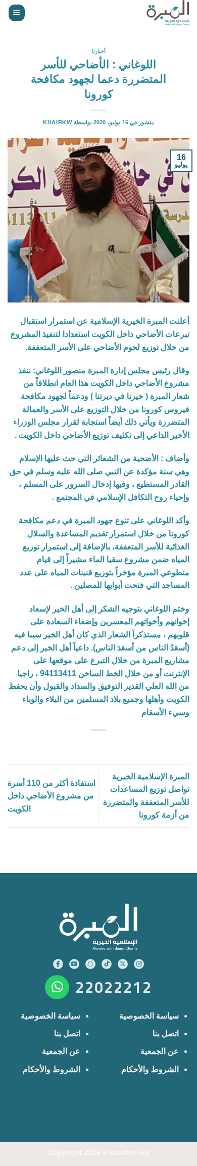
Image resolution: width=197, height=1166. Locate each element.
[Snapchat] (90, 964)
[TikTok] (107, 964)
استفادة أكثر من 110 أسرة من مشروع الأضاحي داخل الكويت (51, 796)
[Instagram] (139, 964)
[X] (123, 964)
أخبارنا (99, 51)
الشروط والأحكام (150, 1069)
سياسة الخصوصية (149, 1015)
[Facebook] (58, 964)
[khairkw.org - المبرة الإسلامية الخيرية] (165, 13)
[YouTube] (74, 964)
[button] (17, 13)
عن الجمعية (159, 1051)
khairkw (57, 122)
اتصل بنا (166, 1033)
